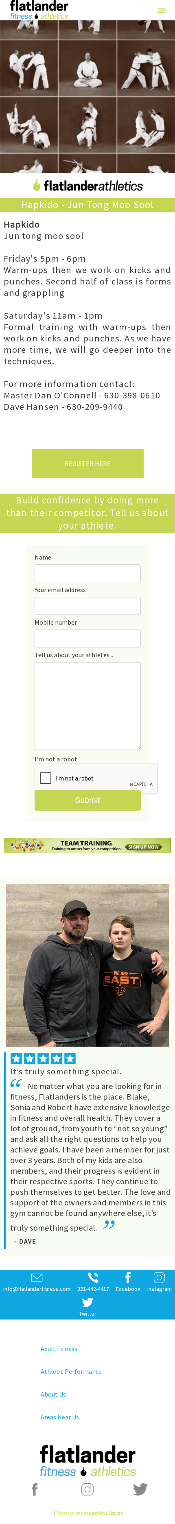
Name (43, 557)
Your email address (60, 590)
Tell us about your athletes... (74, 655)
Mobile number (56, 622)
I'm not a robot (56, 759)
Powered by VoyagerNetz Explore (90, 1513)
